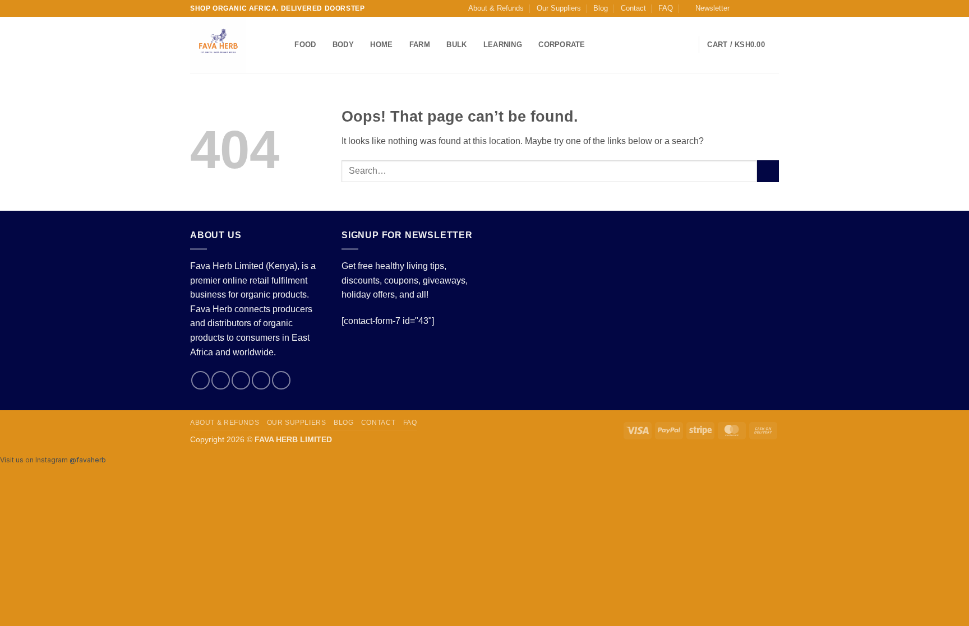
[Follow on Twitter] (762, 8)
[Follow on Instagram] (752, 8)
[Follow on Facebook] (741, 8)
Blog (600, 8)
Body (343, 44)
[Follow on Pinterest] (281, 380)
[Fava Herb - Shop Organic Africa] (225, 45)
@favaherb (88, 460)
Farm (419, 44)
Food (305, 44)
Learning (502, 44)
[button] (707, 8)
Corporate (561, 44)
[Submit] (768, 171)
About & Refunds (496, 8)
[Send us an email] (773, 8)
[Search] (282, 44)
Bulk (456, 44)
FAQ (665, 8)
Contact (633, 8)
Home (381, 44)
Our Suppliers (559, 8)
